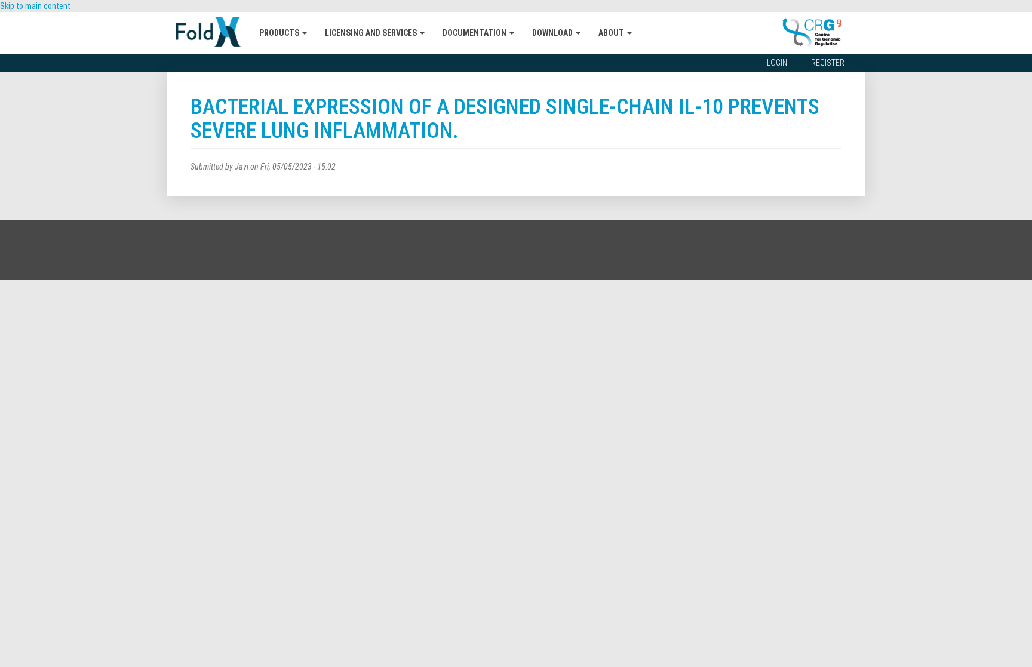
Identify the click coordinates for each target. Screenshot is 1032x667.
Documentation (475, 33)
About (612, 33)
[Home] (213, 32)
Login (777, 62)
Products (280, 33)
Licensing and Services (372, 33)
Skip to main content (35, 6)
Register (827, 62)
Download (553, 33)
